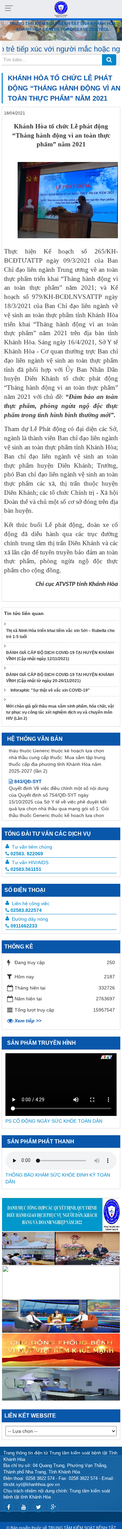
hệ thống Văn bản (35, 739)
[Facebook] (8, 1507)
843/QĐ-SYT (27, 764)
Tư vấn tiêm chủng (32, 847)
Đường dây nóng (30, 919)
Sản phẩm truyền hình (41, 1043)
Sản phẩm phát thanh (40, 1141)
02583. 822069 (27, 853)
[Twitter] (38, 1507)
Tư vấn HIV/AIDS (30, 862)
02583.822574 (26, 910)
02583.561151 (26, 869)
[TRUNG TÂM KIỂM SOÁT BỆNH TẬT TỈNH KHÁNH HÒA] (61, 9)
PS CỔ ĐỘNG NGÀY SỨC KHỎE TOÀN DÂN (53, 1121)
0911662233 (24, 926)
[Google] (53, 1507)
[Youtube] (23, 1507)
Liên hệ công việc (30, 903)
